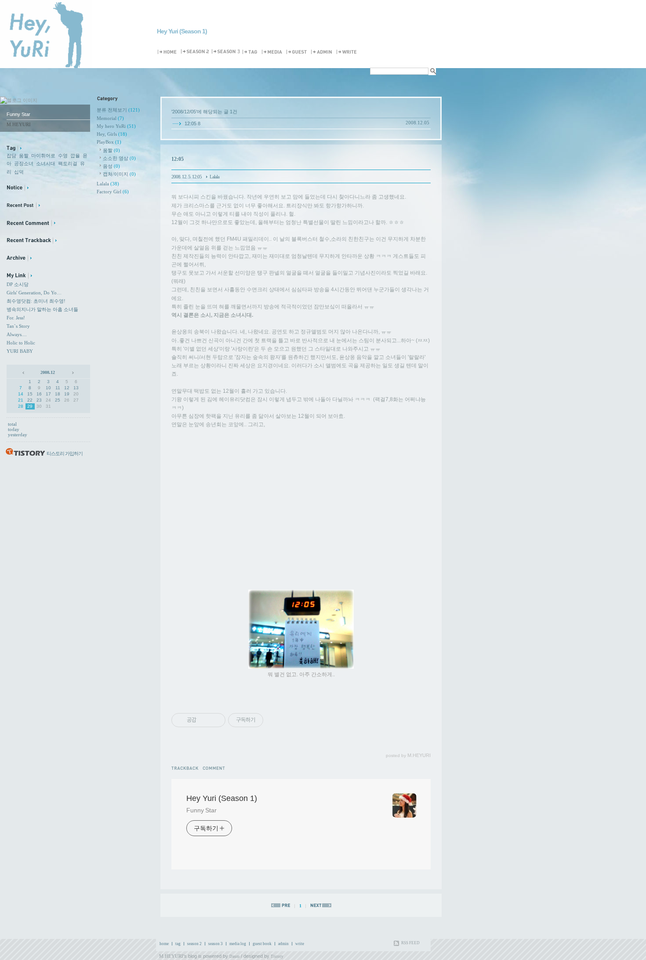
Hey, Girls (112, 134)
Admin (323, 52)
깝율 (75, 155)
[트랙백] (187, 767)
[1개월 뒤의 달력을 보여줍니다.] (72, 372)
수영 (63, 155)
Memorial (110, 118)
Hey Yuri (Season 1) (182, 31)
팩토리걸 (67, 163)
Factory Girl (113, 191)
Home (168, 52)
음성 (111, 166)
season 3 (215, 944)
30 (39, 406)
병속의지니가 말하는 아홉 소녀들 (42, 309)
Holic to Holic (21, 342)
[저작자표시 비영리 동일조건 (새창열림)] (275, 720)
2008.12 (47, 372)
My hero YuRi (116, 126)
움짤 (24, 155)
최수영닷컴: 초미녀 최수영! (36, 301)
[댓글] (215, 767)
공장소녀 (23, 163)
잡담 (11, 155)
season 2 (194, 944)
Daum (234, 956)
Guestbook (298, 52)
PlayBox (109, 142)
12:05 (190, 123)
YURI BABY (20, 351)
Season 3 (226, 52)
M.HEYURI (171, 956)
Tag (251, 52)
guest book (262, 944)
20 (76, 393)
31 (48, 406)
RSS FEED (410, 943)
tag (178, 944)
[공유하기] (204, 720)
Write (348, 52)
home (164, 944)
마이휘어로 (43, 155)
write (299, 944)
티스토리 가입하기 (65, 453)
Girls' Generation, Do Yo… (34, 292)
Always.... (17, 334)
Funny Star (201, 810)
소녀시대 (45, 163)
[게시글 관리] (215, 720)
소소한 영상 (119, 158)
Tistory (277, 956)
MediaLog (273, 52)
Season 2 (195, 52)
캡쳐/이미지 (119, 174)
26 (66, 400)
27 (76, 400)
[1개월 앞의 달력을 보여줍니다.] (23, 372)
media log (237, 944)
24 (48, 400)
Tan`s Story (18, 326)
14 (20, 393)
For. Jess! (16, 317)
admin (283, 944)
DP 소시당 (18, 284)
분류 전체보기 (118, 109)
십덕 (19, 171)
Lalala (108, 183)
